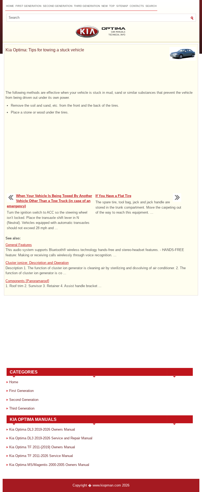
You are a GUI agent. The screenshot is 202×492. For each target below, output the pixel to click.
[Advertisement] (101, 76)
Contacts (137, 5)
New (105, 5)
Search (150, 5)
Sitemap (122, 5)
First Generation (28, 5)
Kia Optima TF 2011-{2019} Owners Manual (42, 447)
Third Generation (87, 5)
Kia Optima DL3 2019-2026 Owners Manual (42, 429)
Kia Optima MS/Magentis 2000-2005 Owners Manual (49, 465)
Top (112, 5)
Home (10, 5)
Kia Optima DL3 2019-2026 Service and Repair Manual (50, 438)
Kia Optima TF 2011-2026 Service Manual (41, 456)
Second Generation (57, 5)
